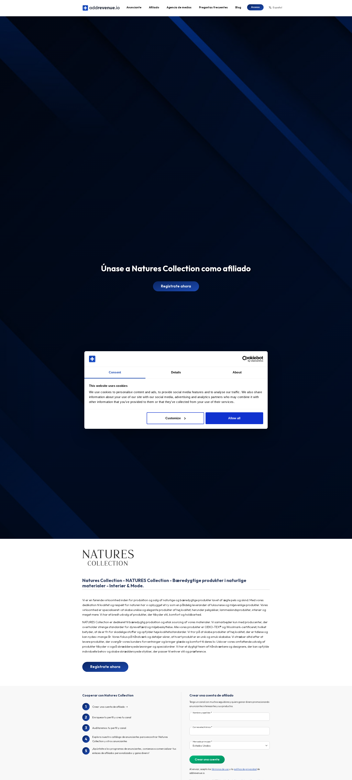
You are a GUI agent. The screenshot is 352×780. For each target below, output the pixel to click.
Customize (173, 418)
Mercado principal (202, 741)
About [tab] (237, 372)
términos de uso (220, 769)
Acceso (255, 7)
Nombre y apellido (201, 712)
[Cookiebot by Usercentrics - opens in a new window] (245, 359)
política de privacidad (245, 769)
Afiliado (154, 7)
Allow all (234, 418)
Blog (238, 7)
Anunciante (133, 7)
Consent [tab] (115, 372)
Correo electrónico (202, 727)
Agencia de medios (179, 7)
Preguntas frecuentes (213, 7)
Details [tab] (176, 372)
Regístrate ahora (176, 286)
